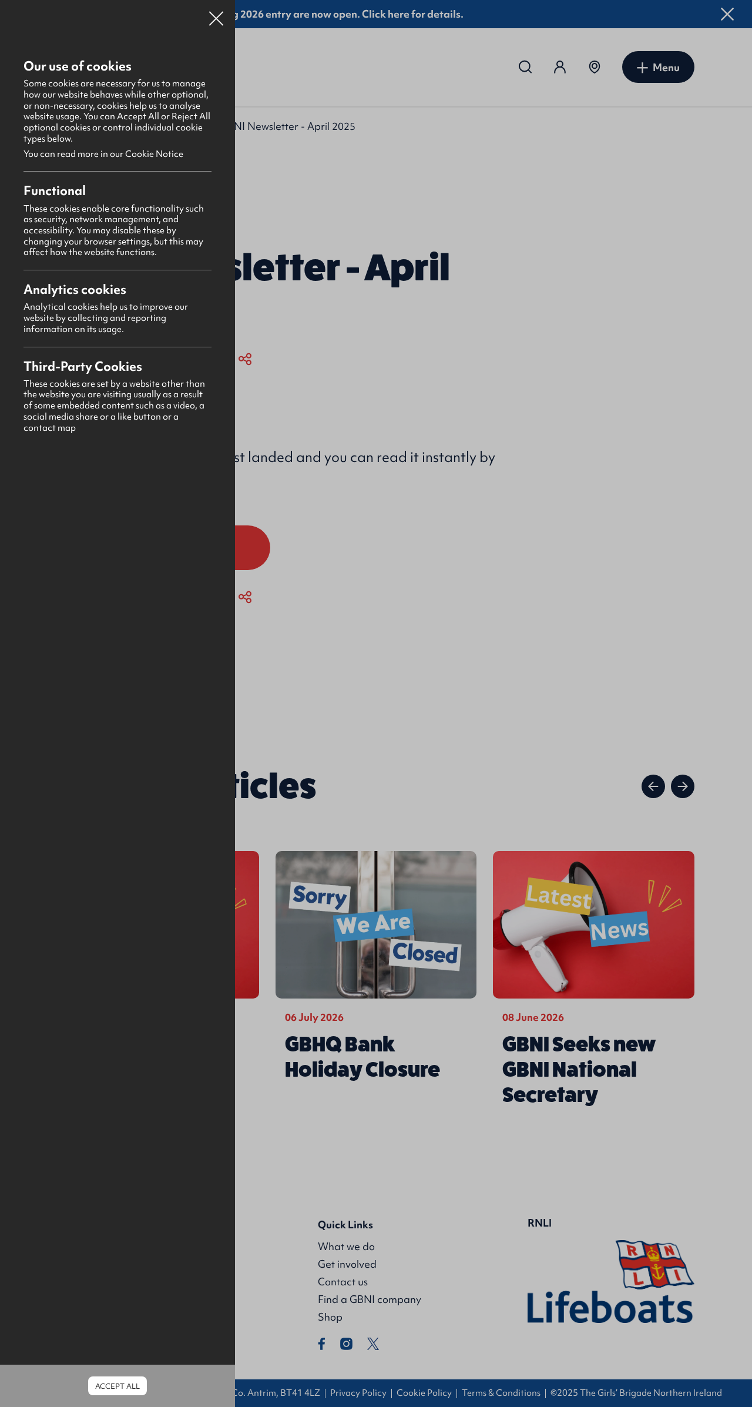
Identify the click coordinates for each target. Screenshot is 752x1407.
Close (216, 14)
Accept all (117, 1386)
